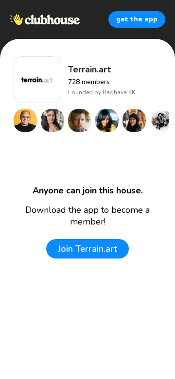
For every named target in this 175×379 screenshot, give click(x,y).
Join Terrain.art (87, 249)
